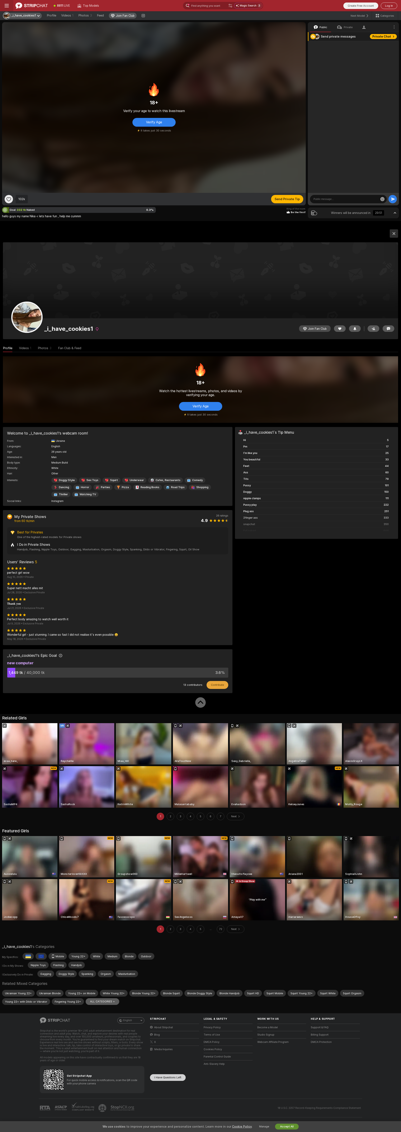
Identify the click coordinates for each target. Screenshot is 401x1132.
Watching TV (88, 494)
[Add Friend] (373, 328)
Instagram (57, 501)
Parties (105, 487)
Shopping (202, 487)
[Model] (394, 233)
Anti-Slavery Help (214, 1064)
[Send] (392, 199)
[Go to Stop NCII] (122, 1108)
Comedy (197, 480)
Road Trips (178, 487)
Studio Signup (265, 1034)
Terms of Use (212, 1034)
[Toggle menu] (6, 5)
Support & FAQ (320, 1027)
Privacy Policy (212, 1027)
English (127, 1020)
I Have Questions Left (167, 1077)
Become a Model (267, 1027)
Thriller (63, 494)
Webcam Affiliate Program (273, 1042)
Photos (85, 15)
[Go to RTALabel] (45, 1108)
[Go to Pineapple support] (102, 1108)
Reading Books (150, 487)
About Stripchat (163, 1027)
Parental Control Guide (217, 1056)
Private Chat (381, 36)
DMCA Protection (321, 1042)
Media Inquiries (163, 1049)
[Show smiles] (382, 199)
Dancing (64, 487)
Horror (85, 487)
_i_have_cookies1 (17, 946)
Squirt (114, 480)
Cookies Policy (213, 1049)
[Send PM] (388, 328)
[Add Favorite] (9, 199)
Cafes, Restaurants (168, 480)
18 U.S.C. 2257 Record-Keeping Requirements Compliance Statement (319, 1108)
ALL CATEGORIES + (102, 1001)
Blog (157, 1034)
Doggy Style (67, 480)
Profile (51, 15)
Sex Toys (92, 480)
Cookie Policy (242, 1126)
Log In (389, 5)
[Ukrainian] (28, 956)
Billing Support (320, 1034)
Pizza (125, 487)
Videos (67, 15)
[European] (41, 956)
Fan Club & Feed (69, 348)
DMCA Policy (212, 1042)
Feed (100, 15)
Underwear (137, 480)
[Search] (230, 6)
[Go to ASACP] (61, 1108)
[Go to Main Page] (31, 5)
